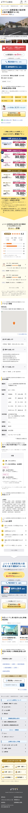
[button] (14, 48)
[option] (14, 703)
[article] (14, 267)
